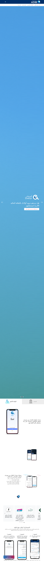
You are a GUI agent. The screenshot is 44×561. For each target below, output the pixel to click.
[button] (2, 202)
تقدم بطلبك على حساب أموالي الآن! (32, 212)
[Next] (39, 513)
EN (5, 1)
